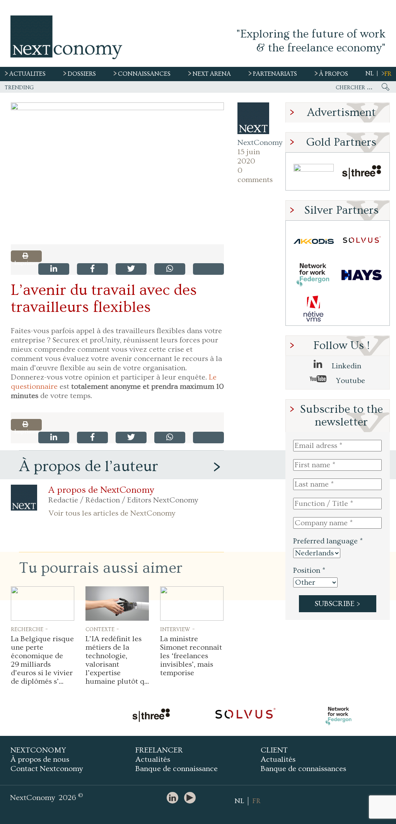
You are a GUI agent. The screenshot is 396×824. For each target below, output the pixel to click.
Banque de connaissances (303, 768)
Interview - (177, 629)
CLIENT (274, 750)
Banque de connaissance (176, 768)
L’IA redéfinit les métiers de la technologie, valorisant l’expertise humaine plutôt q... (117, 660)
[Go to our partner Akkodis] (314, 241)
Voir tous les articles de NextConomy (111, 513)
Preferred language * (328, 541)
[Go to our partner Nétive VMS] (314, 308)
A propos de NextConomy (101, 490)
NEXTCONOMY (38, 750)
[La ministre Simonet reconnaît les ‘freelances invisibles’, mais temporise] (192, 603)
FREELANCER (159, 750)
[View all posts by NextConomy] (253, 118)
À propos (333, 73)
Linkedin (345, 366)
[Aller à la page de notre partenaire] (150, 716)
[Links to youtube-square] (192, 798)
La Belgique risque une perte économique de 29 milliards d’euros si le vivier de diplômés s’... (42, 660)
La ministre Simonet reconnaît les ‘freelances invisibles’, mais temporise (191, 656)
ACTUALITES (27, 73)
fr (387, 73)
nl (369, 73)
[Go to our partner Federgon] (314, 275)
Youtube (349, 380)
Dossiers (82, 73)
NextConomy (253, 142)
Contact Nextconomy (46, 768)
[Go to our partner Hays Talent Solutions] (362, 275)
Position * (309, 570)
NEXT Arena (212, 73)
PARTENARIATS (275, 73)
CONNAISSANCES (144, 73)
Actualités (152, 759)
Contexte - (102, 629)
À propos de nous (39, 759)
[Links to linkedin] (174, 798)
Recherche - (29, 629)
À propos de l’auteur (88, 466)
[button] (117, 173)
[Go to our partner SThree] (362, 173)
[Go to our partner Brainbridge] (314, 173)
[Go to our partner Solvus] (362, 241)
